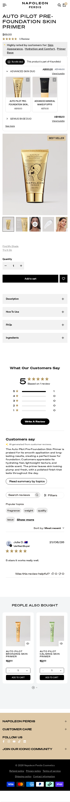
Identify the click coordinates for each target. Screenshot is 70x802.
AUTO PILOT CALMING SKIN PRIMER (50, 654)
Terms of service (52, 771)
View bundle (58, 73)
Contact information (44, 776)
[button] (22, 71)
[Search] (59, 5)
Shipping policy (23, 776)
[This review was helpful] (53, 574)
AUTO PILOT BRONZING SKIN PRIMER (17, 654)
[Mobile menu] (6, 5)
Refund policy (16, 771)
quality (42, 510)
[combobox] (49, 528)
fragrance (13, 510)
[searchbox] (20, 495)
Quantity (7, 259)
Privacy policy (33, 771)
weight (28, 510)
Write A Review (35, 421)
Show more (25, 519)
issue (10, 519)
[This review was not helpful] (60, 574)
